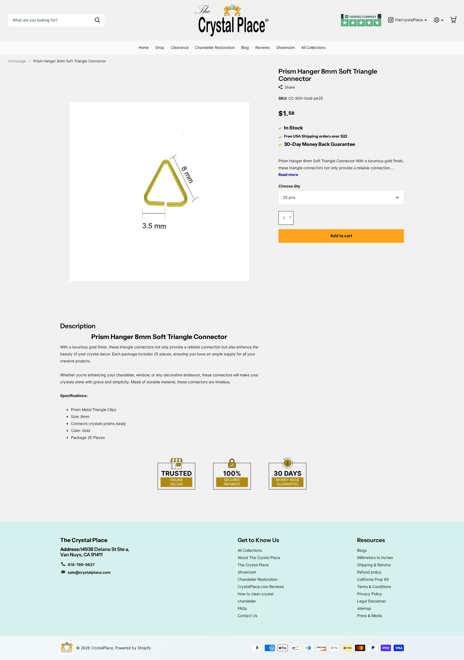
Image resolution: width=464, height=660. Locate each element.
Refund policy (369, 572)
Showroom (285, 47)
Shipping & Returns (374, 564)
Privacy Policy (369, 594)
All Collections (313, 47)
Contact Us (247, 615)
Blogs (362, 550)
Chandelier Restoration (215, 47)
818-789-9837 (81, 564)
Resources (371, 540)
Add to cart (341, 235)
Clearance (180, 47)
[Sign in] (439, 20)
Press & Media (369, 615)
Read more (288, 174)
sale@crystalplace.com (89, 572)
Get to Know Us (258, 540)
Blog (245, 47)
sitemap (364, 608)
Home (144, 47)
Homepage (17, 61)
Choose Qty (289, 186)
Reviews (262, 47)
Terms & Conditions (374, 586)
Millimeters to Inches (375, 557)
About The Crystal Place (259, 557)
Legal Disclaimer (371, 601)
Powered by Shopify (133, 647)
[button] (291, 213)
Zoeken (97, 20)
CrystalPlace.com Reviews (261, 586)
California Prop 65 (373, 579)
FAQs (242, 608)
